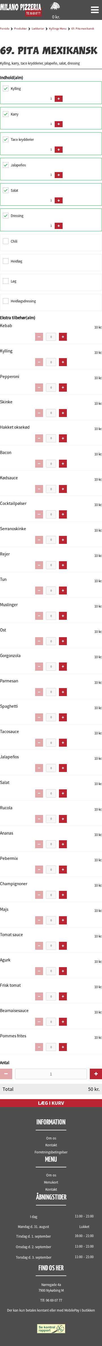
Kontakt (51, 1145)
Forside (4, 28)
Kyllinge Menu (58, 28)
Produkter (20, 28)
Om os (51, 1138)
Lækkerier (38, 28)
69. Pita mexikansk (82, 28)
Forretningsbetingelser (51, 1152)
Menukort (51, 1182)
